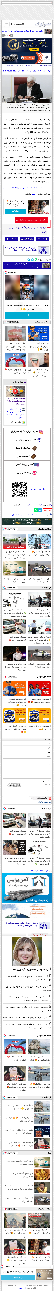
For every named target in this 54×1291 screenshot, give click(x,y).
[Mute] (11, 298)
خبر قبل (13, 239)
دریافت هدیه (18, 1277)
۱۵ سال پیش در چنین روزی (24, 440)
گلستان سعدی (23, 456)
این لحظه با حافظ (23, 448)
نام (49, 743)
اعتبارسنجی (47, 802)
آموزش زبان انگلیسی (25, 464)
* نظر (48, 761)
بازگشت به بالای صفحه (39, 870)
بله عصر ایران (8, 188)
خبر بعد (41, 239)
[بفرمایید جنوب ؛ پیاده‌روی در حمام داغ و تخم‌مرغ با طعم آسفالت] (15, 391)
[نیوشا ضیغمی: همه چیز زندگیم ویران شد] (27, 951)
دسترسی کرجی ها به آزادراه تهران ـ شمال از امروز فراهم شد (25, 1017)
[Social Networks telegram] (28, 259)
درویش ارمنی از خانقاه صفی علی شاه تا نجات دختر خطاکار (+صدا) (21, 249)
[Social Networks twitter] (32, 259)
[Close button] (52, 1266)
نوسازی (14, 515)
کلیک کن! (15, 211)
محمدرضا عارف (36, 515)
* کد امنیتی (46, 780)
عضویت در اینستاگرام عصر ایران (24, 431)
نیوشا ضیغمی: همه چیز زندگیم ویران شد (31, 969)
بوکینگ (40, 802)
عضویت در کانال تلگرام (32, 188)
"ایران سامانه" (22, 1288)
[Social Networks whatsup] (36, 259)
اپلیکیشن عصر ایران (37, 489)
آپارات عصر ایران (24, 473)
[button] (9, 35)
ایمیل (48, 752)
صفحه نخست (48, 65)
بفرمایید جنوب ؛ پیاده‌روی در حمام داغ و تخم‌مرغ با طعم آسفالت (16, 401)
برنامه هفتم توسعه (24, 515)
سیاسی (41, 65)
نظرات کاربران (27, 239)
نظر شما (47, 739)
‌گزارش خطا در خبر (47, 510)
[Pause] (7, 298)
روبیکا (18, 188)
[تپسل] (5, 272)
